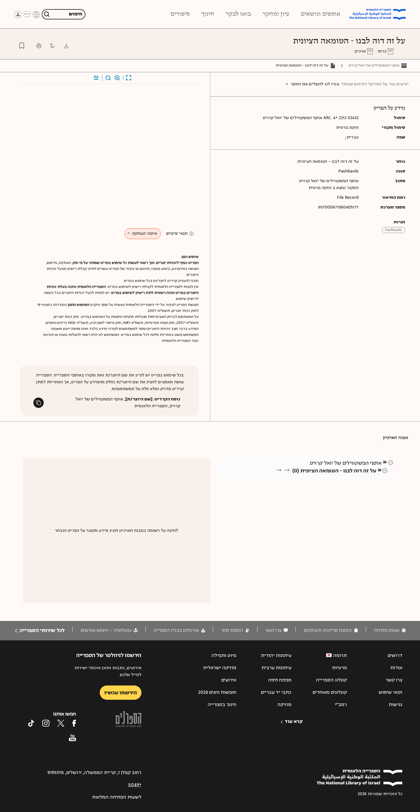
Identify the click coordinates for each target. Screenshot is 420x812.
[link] (390, 630)
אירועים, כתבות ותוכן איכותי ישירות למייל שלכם (108, 671)
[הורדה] (66, 45)
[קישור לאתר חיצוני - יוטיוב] (72, 737)
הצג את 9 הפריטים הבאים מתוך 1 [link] (345, 478)
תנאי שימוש (177, 233)
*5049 (134, 784)
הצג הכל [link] (368, 478)
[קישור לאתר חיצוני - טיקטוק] (31, 723)
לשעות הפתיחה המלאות (116, 797)
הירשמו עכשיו (120, 692)
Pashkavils (393, 229)
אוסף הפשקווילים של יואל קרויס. (373, 65)
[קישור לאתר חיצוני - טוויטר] (61, 723)
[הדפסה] (38, 45)
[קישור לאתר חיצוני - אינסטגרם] (45, 723)
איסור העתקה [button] (144, 233)
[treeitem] (390, 462)
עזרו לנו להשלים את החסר (315, 84)
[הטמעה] (52, 45)
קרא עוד (294, 721)
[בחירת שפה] (36, 14)
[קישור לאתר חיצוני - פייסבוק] (74, 723)
